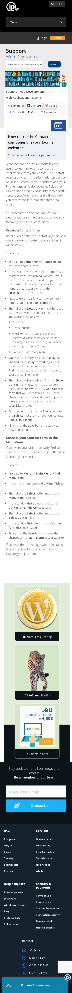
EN (60, 3)
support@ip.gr (36, 957)
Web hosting (43, 845)
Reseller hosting (45, 852)
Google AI (18, 112)
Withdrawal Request (15, 905)
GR (52, 3)
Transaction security (48, 915)
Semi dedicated (44, 858)
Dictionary (10, 898)
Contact (8, 871)
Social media (11, 864)
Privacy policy (43, 902)
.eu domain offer (37, 754)
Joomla (36, 97)
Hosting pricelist (45, 927)
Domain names (44, 839)
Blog (6, 911)
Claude (53, 105)
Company (9, 839)
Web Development (31, 91)
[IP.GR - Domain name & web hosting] (8, 5)
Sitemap (8, 858)
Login (44, 38)
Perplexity (50, 112)
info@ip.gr (34, 950)
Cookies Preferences (47, 908)
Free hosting (43, 864)
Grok (34, 112)
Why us (8, 845)
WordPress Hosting (37, 637)
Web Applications (17, 97)
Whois (39, 871)
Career (8, 852)
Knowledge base (13, 892)
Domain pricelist (45, 921)
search (53, 64)
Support (11, 91)
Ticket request (12, 924)
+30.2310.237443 (38, 965)
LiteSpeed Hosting (37, 695)
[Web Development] (58, 125)
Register (57, 38)
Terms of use (43, 895)
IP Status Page (12, 918)
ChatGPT (36, 105)
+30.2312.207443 (38, 973)
